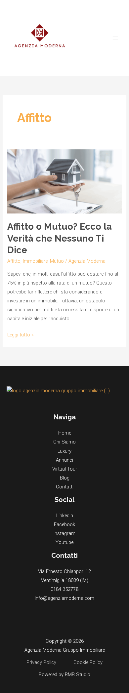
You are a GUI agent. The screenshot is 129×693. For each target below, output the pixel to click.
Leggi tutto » (20, 334)
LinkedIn (64, 516)
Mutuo (57, 261)
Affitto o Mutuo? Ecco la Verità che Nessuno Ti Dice (59, 238)
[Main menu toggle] (115, 38)
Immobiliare (35, 261)
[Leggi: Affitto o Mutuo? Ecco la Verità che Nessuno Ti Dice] (64, 181)
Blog (64, 478)
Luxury (64, 451)
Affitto (14, 261)
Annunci (64, 460)
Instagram (64, 533)
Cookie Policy (88, 662)
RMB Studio (77, 674)
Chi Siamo (64, 442)
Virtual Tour (64, 469)
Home (64, 433)
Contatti (64, 487)
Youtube (64, 542)
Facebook (64, 524)
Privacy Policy (41, 662)
